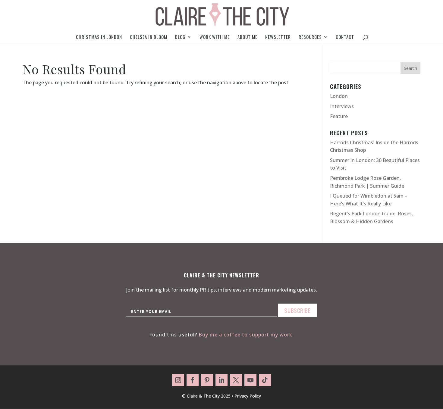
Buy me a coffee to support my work (245, 334)
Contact (345, 37)
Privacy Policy (247, 396)
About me (247, 37)
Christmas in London (99, 37)
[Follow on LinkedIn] (221, 380)
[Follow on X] (236, 380)
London (339, 96)
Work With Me (215, 37)
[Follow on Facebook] (193, 380)
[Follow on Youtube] (250, 380)
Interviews (342, 106)
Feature (339, 116)
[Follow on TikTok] (265, 380)
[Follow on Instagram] (178, 380)
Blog (180, 37)
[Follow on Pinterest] (207, 380)
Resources (310, 37)
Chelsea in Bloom (148, 37)
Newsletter (278, 37)
